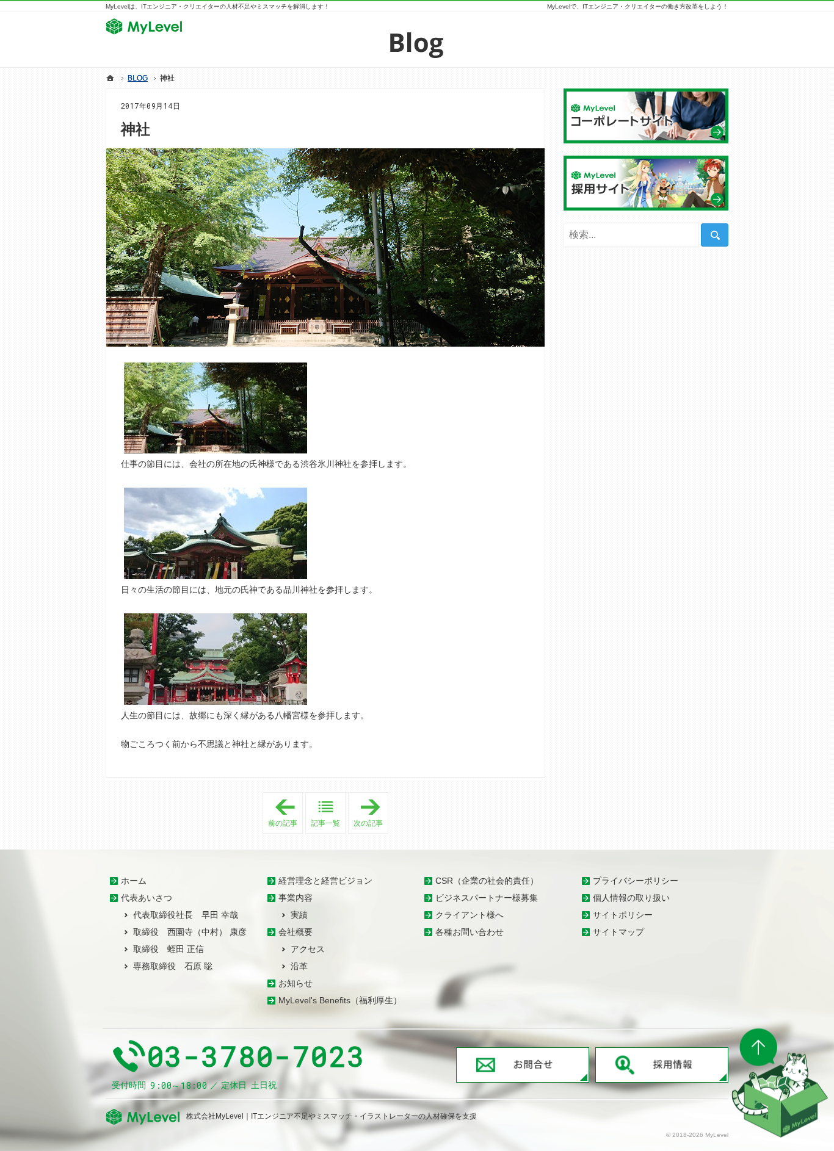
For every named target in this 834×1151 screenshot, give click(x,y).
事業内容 (295, 898)
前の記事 (285, 813)
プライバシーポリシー (635, 881)
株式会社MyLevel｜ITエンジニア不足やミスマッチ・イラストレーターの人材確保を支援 (331, 1116)
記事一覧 (325, 823)
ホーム (134, 881)
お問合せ (522, 1065)
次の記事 (371, 813)
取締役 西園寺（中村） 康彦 (190, 932)
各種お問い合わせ (469, 932)
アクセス (308, 949)
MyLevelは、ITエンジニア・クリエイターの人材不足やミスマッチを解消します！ (218, 6)
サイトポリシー (623, 915)
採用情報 (661, 1065)
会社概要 (295, 932)
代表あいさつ (146, 898)
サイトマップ (618, 932)
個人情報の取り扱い (631, 898)
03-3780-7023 (256, 1056)
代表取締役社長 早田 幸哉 (185, 915)
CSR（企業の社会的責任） (486, 881)
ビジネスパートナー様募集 (486, 898)
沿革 (299, 966)
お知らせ (295, 983)
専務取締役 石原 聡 (172, 966)
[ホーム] (110, 78)
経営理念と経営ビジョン (325, 881)
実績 (299, 915)
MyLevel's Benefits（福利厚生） (340, 1000)
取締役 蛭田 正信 (168, 949)
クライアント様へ (469, 915)
